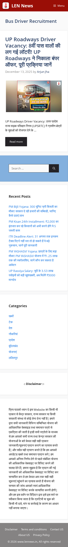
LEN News (22, 6)
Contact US (56, 529)
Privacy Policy (41, 535)
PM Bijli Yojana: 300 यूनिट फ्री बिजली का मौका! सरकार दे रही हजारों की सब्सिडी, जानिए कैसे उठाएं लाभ (33, 211)
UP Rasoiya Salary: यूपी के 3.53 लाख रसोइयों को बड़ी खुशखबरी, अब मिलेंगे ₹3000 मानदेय (32, 275)
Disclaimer (11, 529)
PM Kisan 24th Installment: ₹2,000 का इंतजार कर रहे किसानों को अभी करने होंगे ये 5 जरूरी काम (34, 225)
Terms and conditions (34, 529)
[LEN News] (6, 5)
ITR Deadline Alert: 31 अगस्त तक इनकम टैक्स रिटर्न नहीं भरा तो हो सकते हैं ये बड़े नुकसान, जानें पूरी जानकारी (33, 240)
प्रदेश (12, 340)
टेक (11, 322)
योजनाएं (13, 352)
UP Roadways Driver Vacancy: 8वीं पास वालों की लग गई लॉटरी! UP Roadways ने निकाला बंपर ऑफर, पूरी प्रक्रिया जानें (32, 52)
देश (10, 328)
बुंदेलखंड (13, 346)
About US (24, 535)
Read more (16, 141)
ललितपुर (13, 358)
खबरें (11, 316)
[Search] (54, 168)
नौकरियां (13, 334)
